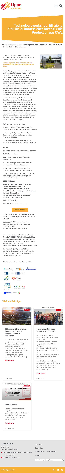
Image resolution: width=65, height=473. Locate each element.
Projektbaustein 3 (11, 405)
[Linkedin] (58, 470)
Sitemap (37, 455)
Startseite (5, 45)
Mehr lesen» (9, 360)
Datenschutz (39, 448)
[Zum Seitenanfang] (61, 468)
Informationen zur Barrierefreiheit (45, 451)
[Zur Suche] (60, 5)
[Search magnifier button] (63, 460)
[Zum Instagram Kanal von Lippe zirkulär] (53, 470)
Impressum (38, 444)
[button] (56, 6)
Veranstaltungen (15, 45)
